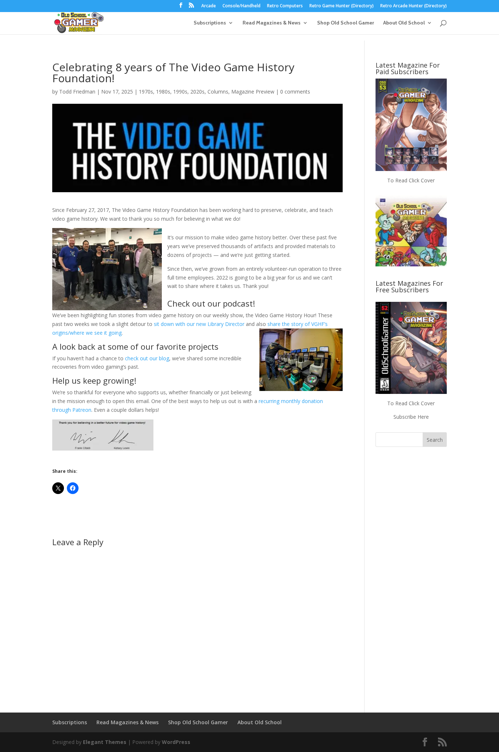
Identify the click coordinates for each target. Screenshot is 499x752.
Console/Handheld (241, 6)
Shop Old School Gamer (345, 23)
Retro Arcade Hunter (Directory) (413, 6)
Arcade (208, 6)
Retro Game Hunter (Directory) (341, 6)
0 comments (295, 91)
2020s (197, 91)
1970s (146, 91)
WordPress (176, 741)
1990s (180, 91)
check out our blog (147, 358)
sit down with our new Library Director (199, 323)
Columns (217, 91)
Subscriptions (210, 23)
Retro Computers (285, 6)
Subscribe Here (411, 416)
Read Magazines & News (272, 23)
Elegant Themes (104, 741)
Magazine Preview (252, 91)
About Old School (404, 23)
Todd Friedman (77, 91)
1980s (163, 91)
